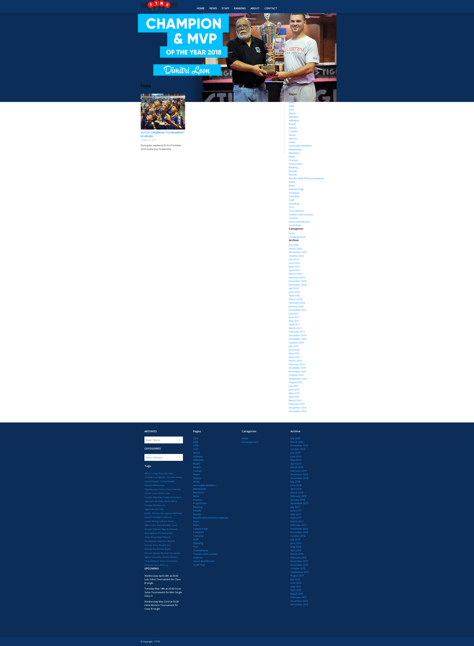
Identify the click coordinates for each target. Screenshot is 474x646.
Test (291, 207)
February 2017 (297, 331)
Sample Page (296, 189)
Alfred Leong (151, 473)
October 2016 (296, 342)
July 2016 (293, 346)
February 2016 (297, 364)
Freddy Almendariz (172, 497)
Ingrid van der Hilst (154, 509)
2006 (291, 106)
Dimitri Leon (151, 493)
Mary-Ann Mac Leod (167, 525)
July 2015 (293, 386)
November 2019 (297, 252)
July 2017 (293, 313)
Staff (291, 200)
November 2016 (297, 339)
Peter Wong (150, 537)
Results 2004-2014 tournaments (306, 178)
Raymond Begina (166, 541)
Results (293, 171)
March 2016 (295, 360)
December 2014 (297, 407)
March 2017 (295, 328)
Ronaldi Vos (164, 545)
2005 (291, 102)
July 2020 (293, 245)
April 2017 (294, 324)
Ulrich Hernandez (168, 561)
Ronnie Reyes (164, 549)
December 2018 (297, 281)
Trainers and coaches (301, 214)
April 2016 (294, 357)
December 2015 (297, 367)
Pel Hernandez (165, 533)
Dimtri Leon (164, 493)
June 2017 (294, 317)
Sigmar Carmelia (153, 557)
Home (292, 142)
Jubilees (167, 517)
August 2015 (295, 382)
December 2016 (297, 335)
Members (294, 153)
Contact (293, 131)
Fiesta (292, 135)
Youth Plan (295, 225)
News (292, 156)
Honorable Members (300, 145)
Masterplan (295, 149)
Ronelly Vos (150, 549)
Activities (294, 116)
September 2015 (298, 378)
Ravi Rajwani (151, 541)
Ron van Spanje (152, 553)
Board (292, 124)
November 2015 (297, 371)
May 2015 (294, 393)
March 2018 (295, 299)
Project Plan (295, 164)
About (292, 113)
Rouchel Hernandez (171, 553)
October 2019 (296, 255)
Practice (293, 160)
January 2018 (296, 306)
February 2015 (297, 404)
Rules (292, 182)
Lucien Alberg (151, 521)
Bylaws (293, 127)
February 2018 (297, 302)
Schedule (294, 192)
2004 (291, 98)
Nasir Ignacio (151, 533)
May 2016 (294, 353)
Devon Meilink (173, 489)
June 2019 (294, 263)
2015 (291, 109)
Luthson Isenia (166, 521)
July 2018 (293, 288)
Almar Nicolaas (165, 473)
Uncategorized (297, 237)
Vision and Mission (299, 221)
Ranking (293, 167)
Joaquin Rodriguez (154, 517)
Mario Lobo (150, 525)
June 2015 (294, 389)
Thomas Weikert (170, 557)
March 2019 (295, 273)
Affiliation (294, 120)
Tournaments (296, 210)
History (293, 138)
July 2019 (293, 259)
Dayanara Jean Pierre (155, 489)
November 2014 (297, 411)
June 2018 (294, 292)
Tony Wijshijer (152, 561)
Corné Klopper (152, 481)
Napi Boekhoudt (170, 529)
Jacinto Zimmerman (154, 513)
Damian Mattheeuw (154, 485)
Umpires (293, 218)
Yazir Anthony (161, 565)
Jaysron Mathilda (173, 513)
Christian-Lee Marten (155, 477)
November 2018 (297, 284)
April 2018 (294, 295)
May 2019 (294, 266)
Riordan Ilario (151, 545)
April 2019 (294, 270)
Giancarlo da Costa (154, 501)
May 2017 (294, 321)
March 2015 (295, 400)
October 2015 (296, 375)
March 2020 (295, 248)
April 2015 (294, 396)
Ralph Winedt (163, 537)
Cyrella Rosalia (167, 481)
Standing (294, 203)
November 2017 (297, 310)
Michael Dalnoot (153, 529)
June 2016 (294, 349)
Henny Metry (170, 501)
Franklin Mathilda (153, 497)
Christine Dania (173, 477)
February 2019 (297, 277)
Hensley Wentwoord (155, 505)
